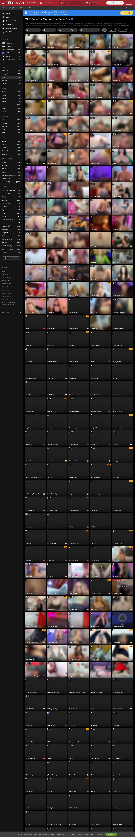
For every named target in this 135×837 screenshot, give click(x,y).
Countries (49, 30)
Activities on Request (90, 30)
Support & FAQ (6, 274)
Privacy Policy (6, 287)
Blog (3, 271)
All (104, 30)
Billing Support (6, 277)
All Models (5, 299)
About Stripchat (7, 268)
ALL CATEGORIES (12, 258)
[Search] (82, 2)
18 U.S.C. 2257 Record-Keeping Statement (9, 303)
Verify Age (127, 13)
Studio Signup (6, 296)
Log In (129, 3)
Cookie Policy (88, 834)
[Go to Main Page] (16, 3)
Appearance (33, 30)
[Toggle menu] (3, 3)
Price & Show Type (68, 30)
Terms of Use (6, 290)
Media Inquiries (6, 283)
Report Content (6, 280)
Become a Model (7, 293)
